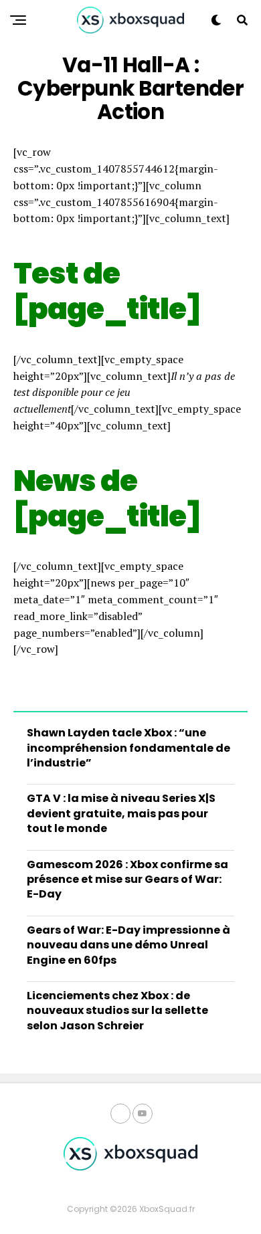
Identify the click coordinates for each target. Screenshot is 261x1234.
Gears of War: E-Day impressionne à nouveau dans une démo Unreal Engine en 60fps (128, 945)
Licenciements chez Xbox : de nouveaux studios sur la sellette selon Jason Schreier (117, 1010)
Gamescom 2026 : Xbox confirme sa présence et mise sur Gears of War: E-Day (127, 879)
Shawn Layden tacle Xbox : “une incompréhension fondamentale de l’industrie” (128, 747)
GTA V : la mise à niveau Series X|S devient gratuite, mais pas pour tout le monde (121, 813)
